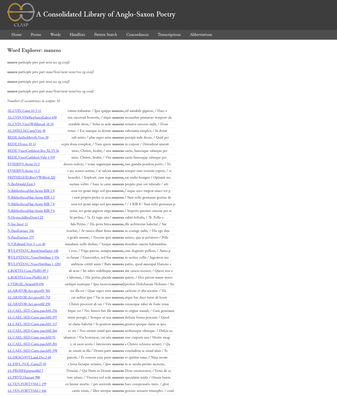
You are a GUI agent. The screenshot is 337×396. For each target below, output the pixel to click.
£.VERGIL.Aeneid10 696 (26, 284)
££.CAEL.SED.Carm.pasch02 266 (32, 330)
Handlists (77, 34)
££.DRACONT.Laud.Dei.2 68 (29, 357)
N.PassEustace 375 (21, 237)
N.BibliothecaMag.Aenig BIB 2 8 (31, 191)
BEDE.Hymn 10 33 (22, 144)
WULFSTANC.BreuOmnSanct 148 (33, 251)
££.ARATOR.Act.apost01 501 (29, 290)
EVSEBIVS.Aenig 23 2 (24, 164)
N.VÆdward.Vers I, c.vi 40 (26, 244)
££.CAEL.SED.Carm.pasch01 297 (32, 317)
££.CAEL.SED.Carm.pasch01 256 (32, 310)
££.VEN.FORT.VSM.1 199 (27, 384)
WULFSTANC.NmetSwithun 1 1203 (34, 264)
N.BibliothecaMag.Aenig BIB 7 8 (31, 204)
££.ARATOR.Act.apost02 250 (29, 304)
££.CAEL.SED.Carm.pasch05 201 (32, 344)
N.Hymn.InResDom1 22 (25, 217)
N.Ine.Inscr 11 (18, 224)
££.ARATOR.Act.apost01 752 (29, 297)
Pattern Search (105, 34)
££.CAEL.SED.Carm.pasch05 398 (32, 350)
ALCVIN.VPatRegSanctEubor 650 (32, 117)
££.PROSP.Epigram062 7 (25, 370)
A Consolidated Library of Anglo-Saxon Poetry (105, 14)
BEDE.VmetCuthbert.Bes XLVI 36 (33, 151)
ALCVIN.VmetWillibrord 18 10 (30, 124)
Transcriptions (169, 34)
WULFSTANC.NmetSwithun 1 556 (33, 257)
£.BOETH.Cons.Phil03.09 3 (28, 270)
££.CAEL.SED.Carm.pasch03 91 (31, 337)
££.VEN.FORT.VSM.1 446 (27, 390)
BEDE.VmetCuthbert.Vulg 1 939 (31, 157)
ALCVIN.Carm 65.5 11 (24, 111)
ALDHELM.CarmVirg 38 (26, 131)
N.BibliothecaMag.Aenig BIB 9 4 (31, 211)
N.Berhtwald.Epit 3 (21, 184)
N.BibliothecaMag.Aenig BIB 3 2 (31, 197)
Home (16, 34)
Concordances (137, 34)
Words (55, 34)
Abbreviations (201, 34)
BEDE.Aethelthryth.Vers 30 (28, 137)
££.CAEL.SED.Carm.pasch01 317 (32, 324)
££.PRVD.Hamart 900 (24, 377)
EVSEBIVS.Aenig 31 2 (24, 171)
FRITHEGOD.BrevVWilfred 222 (31, 177)
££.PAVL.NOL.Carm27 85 (27, 364)
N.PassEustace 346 (21, 231)
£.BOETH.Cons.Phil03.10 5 (28, 277)
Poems (36, 34)
